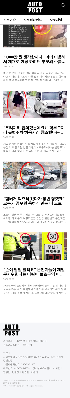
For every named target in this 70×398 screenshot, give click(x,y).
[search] (63, 4)
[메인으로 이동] (35, 12)
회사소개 (8, 340)
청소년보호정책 (11, 344)
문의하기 (27, 344)
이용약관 (20, 340)
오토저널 (56, 19)
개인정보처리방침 (37, 340)
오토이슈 (10, 19)
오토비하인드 (33, 19)
